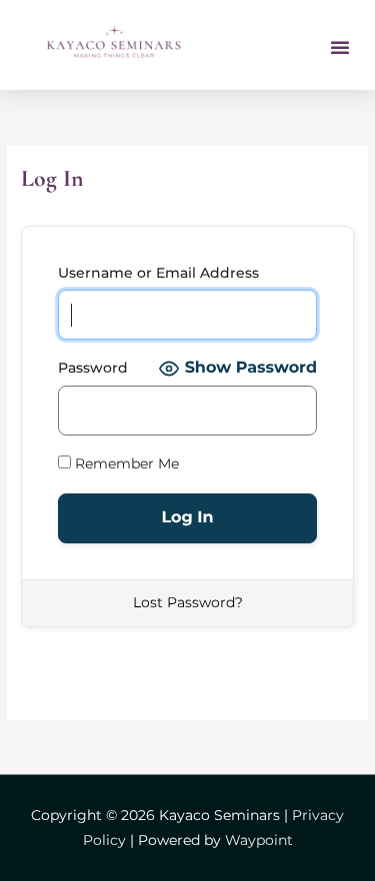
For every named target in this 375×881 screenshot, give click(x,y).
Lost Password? (188, 602)
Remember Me (125, 463)
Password (93, 368)
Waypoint (259, 840)
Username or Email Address (158, 273)
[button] (340, 47)
